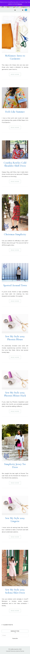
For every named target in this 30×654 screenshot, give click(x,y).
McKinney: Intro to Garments (15, 57)
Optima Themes (20, 651)
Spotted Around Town (15, 285)
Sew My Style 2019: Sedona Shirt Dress (15, 591)
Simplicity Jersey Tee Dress (15, 466)
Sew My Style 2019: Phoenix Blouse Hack (15, 394)
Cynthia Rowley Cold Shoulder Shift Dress (15, 164)
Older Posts (8, 624)
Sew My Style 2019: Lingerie (15, 520)
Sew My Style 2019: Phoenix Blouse (15, 338)
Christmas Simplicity (15, 234)
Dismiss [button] (19, 4)
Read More (15, 74)
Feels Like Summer (15, 111)
